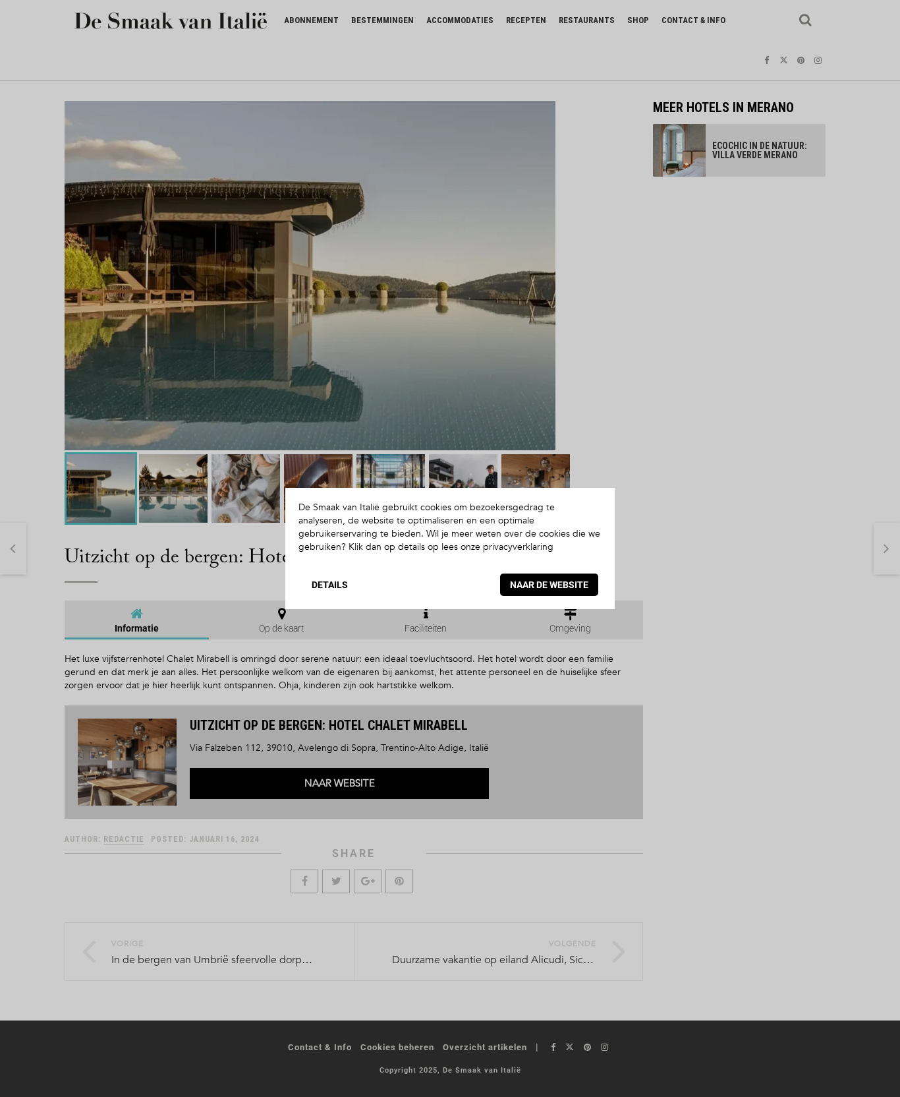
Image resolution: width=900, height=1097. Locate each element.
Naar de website (549, 584)
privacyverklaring (518, 547)
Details (330, 584)
